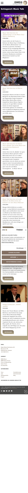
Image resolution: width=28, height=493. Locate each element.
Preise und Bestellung (6, 362)
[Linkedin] (11, 391)
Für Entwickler (4, 365)
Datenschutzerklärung (7, 242)
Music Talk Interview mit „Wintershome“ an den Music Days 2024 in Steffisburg (13, 34)
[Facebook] (6, 391)
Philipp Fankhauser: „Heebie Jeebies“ (12, 305)
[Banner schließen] (25, 230)
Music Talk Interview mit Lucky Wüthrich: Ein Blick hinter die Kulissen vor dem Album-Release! (13, 201)
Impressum (10, 388)
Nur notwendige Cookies (14, 261)
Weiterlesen (8, 62)
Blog (14, 375)
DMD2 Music (4, 359)
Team (2, 372)
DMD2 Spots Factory (5, 360)
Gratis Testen (4, 364)
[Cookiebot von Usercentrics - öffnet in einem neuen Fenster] (17, 230)
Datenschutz (15, 388)
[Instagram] (1, 391)
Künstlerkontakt (17, 374)
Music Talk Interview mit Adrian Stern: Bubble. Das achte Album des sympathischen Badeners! (14, 145)
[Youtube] (4, 391)
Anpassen (13, 257)
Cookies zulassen (14, 252)
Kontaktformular (17, 372)
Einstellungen (20, 248)
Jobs (2, 374)
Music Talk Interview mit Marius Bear (12, 89)
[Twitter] (9, 391)
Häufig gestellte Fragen (4, 376)
